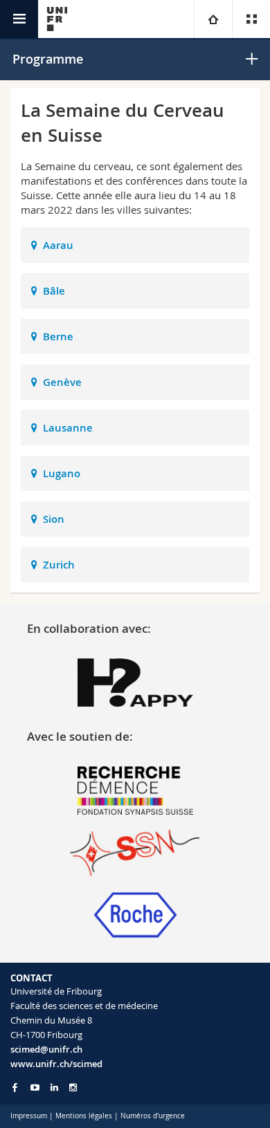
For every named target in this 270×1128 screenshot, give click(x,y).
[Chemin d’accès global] (213, 19)
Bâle (54, 291)
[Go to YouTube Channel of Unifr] (34, 1087)
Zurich (59, 564)
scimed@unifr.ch (46, 1049)
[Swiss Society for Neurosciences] (135, 851)
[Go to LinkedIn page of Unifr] (54, 1087)
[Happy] (135, 681)
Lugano (61, 473)
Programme (47, 58)
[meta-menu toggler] (251, 19)
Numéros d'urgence (152, 1115)
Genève (62, 382)
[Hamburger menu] (19, 19)
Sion (53, 519)
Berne (58, 336)
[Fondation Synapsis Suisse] (135, 789)
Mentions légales (83, 1115)
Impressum (28, 1115)
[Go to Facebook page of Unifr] (14, 1087)
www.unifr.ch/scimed (56, 1063)
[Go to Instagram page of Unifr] (73, 1087)
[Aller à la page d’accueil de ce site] (57, 19)
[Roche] (135, 914)
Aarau (58, 245)
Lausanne (68, 427)
